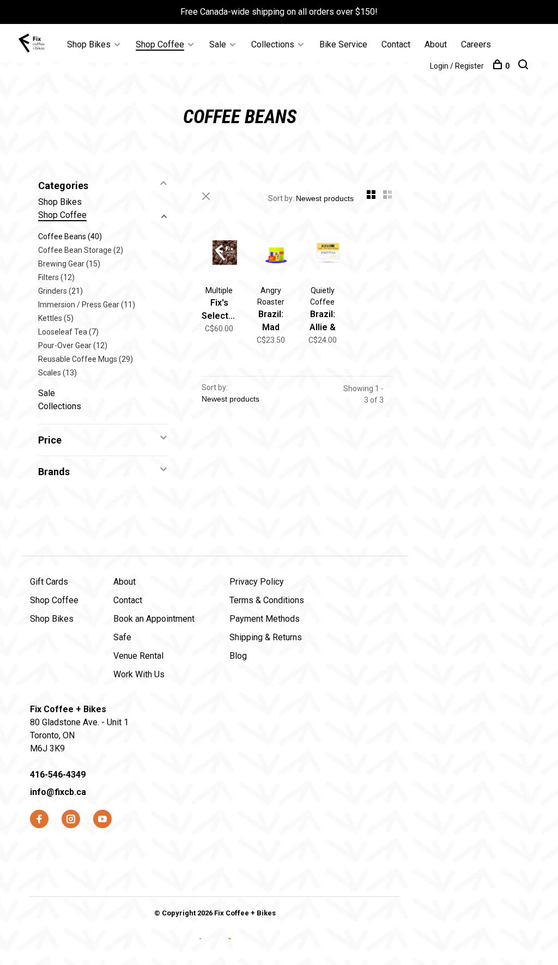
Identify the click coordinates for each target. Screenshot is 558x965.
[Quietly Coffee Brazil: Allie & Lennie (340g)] (323, 254)
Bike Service (343, 44)
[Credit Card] (201, 947)
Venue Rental (138, 656)
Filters (56, 277)
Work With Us (139, 674)
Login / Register (457, 66)
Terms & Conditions (266, 600)
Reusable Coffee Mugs (85, 359)
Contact (395, 44)
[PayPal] (229, 947)
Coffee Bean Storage (80, 250)
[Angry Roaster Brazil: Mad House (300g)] (271, 254)
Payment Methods (264, 619)
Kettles (56, 318)
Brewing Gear (69, 263)
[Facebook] (39, 820)
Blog (238, 656)
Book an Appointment (154, 619)
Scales (57, 372)
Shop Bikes (89, 44)
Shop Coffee (160, 44)
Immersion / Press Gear (86, 304)
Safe (122, 637)
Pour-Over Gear (72, 345)
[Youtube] (102, 820)
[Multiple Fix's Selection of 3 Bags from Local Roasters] (219, 254)
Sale (217, 44)
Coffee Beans (70, 236)
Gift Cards (49, 581)
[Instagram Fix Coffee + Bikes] (71, 820)
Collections (272, 44)
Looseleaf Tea (68, 331)
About (435, 44)
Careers (476, 44)
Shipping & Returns (265, 637)
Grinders (60, 291)
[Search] (524, 66)
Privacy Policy (256, 581)
